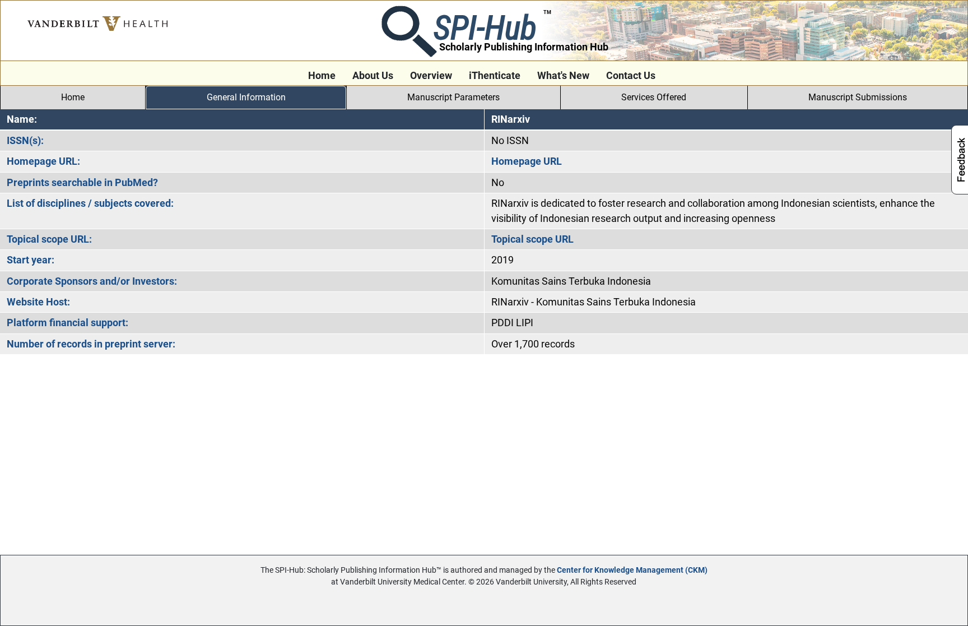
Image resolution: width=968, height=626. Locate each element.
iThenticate (494, 75)
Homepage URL (526, 161)
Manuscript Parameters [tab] (453, 97)
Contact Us (630, 75)
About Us (372, 75)
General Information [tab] (246, 97)
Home (322, 75)
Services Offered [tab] (653, 97)
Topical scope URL (532, 239)
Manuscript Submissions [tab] (857, 97)
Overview (431, 75)
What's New (563, 75)
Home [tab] (73, 97)
